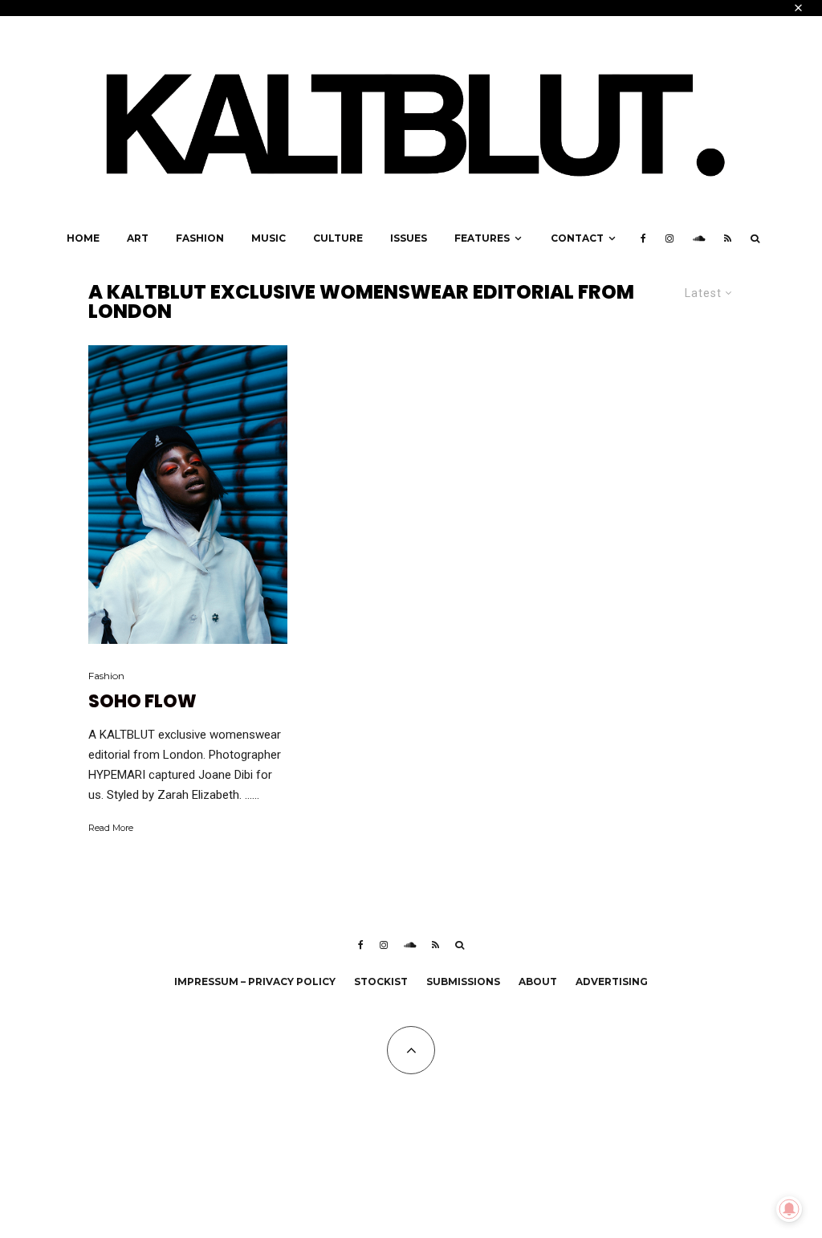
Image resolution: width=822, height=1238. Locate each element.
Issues (408, 238)
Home (83, 238)
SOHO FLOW (142, 701)
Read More (110, 827)
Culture (338, 238)
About (538, 981)
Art (138, 238)
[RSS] (727, 238)
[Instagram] (669, 238)
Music (268, 238)
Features (482, 238)
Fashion (200, 238)
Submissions (463, 981)
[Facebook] (643, 238)
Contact (577, 238)
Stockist (381, 981)
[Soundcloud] (698, 238)
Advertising (612, 981)
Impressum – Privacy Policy (255, 981)
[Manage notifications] (789, 1209)
